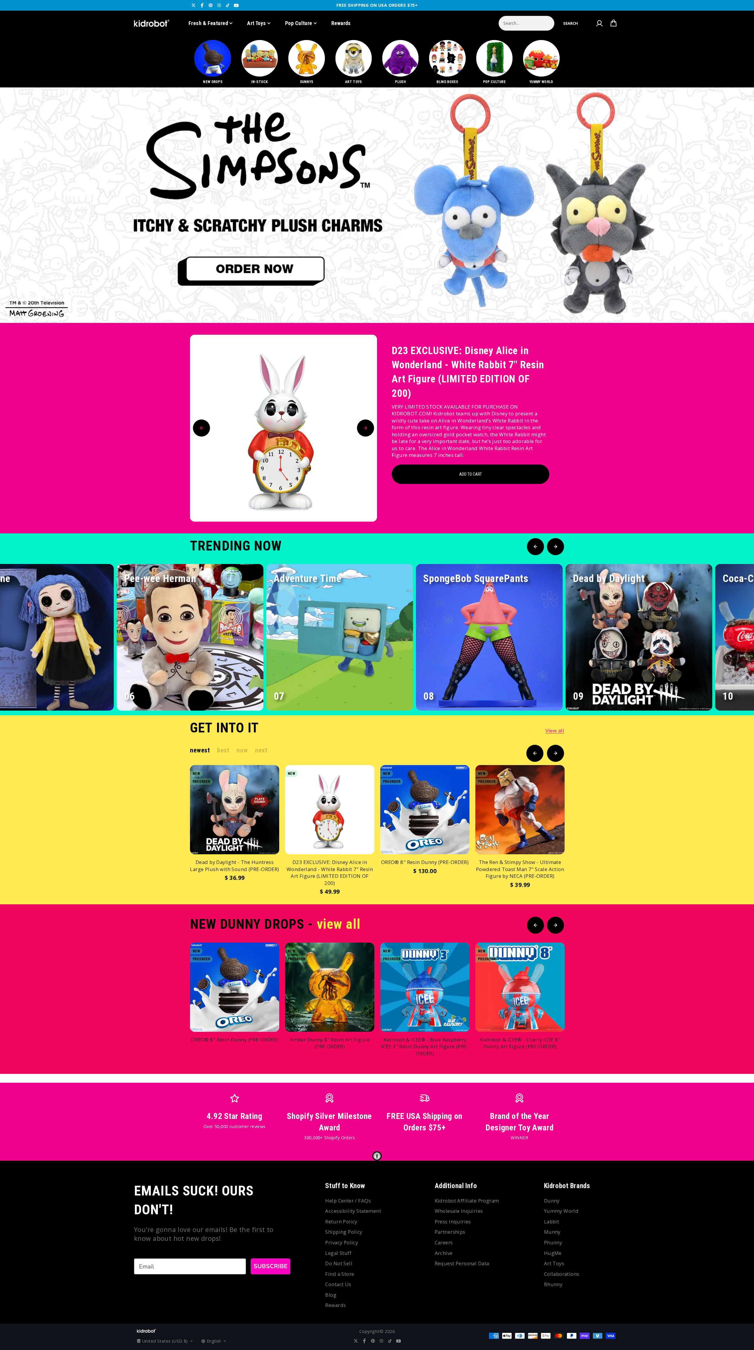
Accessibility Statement (353, 1211)
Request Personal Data (462, 1263)
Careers (444, 1242)
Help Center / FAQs (348, 1200)
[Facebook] (202, 5)
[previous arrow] (715, 303)
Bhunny (553, 1284)
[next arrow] (734, 303)
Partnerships (450, 1231)
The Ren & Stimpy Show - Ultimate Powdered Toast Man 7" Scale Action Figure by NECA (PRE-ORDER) (520, 869)
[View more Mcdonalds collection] (377, 205)
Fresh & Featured (208, 23)
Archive (444, 1253)
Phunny (553, 1242)
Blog (330, 1294)
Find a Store (339, 1274)
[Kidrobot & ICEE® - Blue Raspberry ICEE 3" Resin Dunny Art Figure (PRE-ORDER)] (424, 987)
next (261, 750)
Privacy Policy (341, 1242)
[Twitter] (193, 5)
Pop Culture (298, 23)
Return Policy (341, 1221)
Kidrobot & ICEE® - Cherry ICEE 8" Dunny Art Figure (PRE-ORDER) (520, 1043)
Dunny (552, 1200)
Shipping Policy (343, 1231)
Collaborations (561, 1274)
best (223, 750)
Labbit (551, 1221)
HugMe (553, 1253)
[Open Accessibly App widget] (377, 1156)
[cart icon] (613, 23)
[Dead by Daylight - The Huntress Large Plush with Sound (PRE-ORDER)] (234, 809)
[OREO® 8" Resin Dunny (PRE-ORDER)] (424, 809)
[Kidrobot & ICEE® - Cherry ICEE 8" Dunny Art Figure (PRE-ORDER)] (520, 987)
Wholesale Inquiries (459, 1211)
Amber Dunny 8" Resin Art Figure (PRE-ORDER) (330, 1043)
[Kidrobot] (151, 23)
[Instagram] (219, 5)
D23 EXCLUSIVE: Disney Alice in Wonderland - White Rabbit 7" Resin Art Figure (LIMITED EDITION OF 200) (468, 372)
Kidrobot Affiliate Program (467, 1200)
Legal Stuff (338, 1253)
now (242, 750)
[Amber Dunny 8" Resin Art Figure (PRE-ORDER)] (329, 987)
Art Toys (256, 23)
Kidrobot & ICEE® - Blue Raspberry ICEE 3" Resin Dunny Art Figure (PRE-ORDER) (425, 1046)
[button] (570, 23)
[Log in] (599, 23)
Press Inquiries (453, 1221)
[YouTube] (236, 5)
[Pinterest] (210, 5)
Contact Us (338, 1284)
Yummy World (561, 1211)
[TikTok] (227, 5)
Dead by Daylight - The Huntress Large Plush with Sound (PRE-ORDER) (234, 866)
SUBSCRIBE (270, 1266)
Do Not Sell (338, 1263)
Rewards (341, 23)
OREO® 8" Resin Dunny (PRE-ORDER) (425, 862)
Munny (552, 1231)
